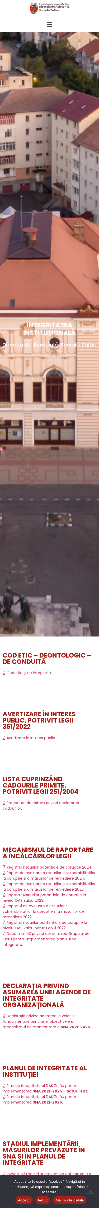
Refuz (43, 1200)
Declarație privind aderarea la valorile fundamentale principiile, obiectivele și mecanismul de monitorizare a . (47, 1021)
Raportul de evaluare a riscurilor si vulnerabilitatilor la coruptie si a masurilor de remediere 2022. (43, 911)
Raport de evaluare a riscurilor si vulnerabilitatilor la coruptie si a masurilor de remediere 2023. (49, 886)
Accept (24, 1200)
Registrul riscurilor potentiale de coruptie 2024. (49, 867)
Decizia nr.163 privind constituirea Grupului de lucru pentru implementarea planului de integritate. (46, 939)
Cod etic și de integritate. (29, 672)
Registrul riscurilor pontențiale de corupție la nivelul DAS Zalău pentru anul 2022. (45, 925)
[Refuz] (90, 1191)
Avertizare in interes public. (31, 737)
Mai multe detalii (70, 1200)
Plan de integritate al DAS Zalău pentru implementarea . (45, 1088)
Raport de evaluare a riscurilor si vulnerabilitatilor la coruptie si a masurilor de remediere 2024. (49, 875)
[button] (49, 24)
